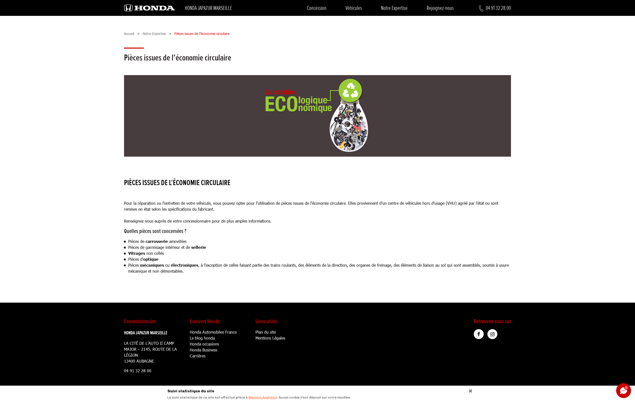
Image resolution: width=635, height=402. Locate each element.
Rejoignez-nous (440, 8)
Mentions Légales (270, 338)
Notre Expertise (394, 8)
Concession (316, 8)
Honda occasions (204, 344)
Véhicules (354, 8)
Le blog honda (202, 338)
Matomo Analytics (263, 397)
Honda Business (203, 349)
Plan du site (265, 332)
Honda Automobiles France (213, 332)
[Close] (469, 390)
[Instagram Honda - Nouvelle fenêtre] (492, 334)
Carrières (197, 355)
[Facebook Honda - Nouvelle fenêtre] (479, 334)
